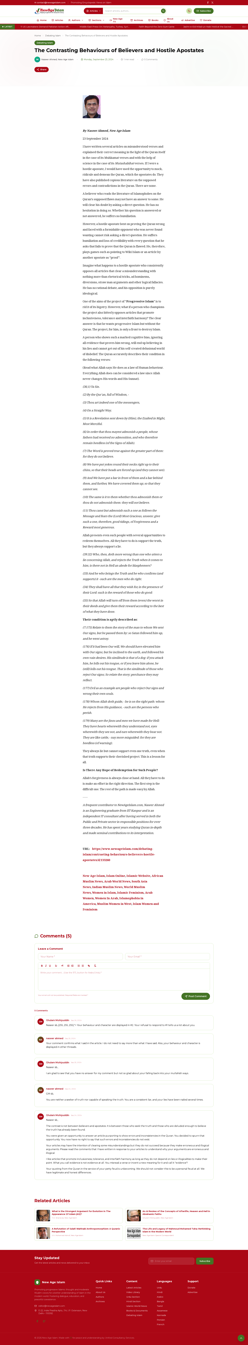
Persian (161, 1320)
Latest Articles (133, 1287)
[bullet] (83, 965)
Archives (100, 1301)
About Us (100, 1292)
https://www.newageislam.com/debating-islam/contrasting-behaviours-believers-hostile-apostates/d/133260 (119, 855)
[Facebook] (37, 1321)
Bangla (160, 1301)
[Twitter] (44, 1321)
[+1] (72, 965)
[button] (56, 965)
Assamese (162, 1310)
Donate (191, 1287)
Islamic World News (136, 1306)
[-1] (68, 965)
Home (37, 35)
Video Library (133, 1292)
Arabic (160, 1297)
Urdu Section (133, 1297)
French (160, 1324)
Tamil (160, 1306)
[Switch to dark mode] (189, 11)
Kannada (161, 1315)
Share (43, 69)
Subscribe (204, 1261)
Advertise (192, 1292)
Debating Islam (53, 35)
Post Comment (198, 996)
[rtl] (62, 965)
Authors (100, 1297)
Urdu (159, 1287)
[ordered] (79, 965)
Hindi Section (133, 1301)
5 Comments (150, 59)
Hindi (159, 1292)
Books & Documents (137, 1310)
